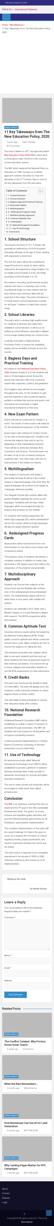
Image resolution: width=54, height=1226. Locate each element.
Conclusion (14, 231)
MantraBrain (27, 1222)
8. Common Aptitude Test (19, 218)
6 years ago (12, 142)
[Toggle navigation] (14, 17)
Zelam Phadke (28, 142)
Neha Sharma (30, 1088)
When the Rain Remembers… (21, 1083)
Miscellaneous (11, 127)
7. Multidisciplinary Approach (21, 215)
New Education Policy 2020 (17, 155)
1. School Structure (17, 195)
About (5, 1189)
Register (6, 1198)
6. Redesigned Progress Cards (22, 212)
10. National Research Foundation (24, 225)
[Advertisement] (27, 63)
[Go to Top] (49, 1213)
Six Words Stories (38, 888)
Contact (6, 1193)
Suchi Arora (28, 1049)
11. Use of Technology (19, 228)
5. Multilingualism (16, 208)
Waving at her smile (16, 879)
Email (7, 968)
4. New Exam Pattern (17, 205)
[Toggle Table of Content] (39, 191)
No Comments (13, 146)
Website (8, 980)
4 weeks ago (12, 1049)
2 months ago (13, 1088)
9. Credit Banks (15, 222)
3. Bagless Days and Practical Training (25, 202)
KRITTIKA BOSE (31, 1130)
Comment (9, 917)
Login (4, 1202)
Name (8, 955)
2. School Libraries (16, 199)
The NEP (8, 804)
